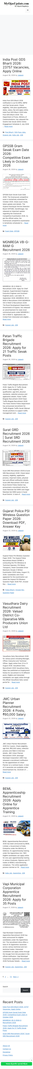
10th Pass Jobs (20, 132)
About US (6, 1046)
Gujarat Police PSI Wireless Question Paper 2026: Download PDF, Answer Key (16, 518)
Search (5, 987)
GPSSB (16, 231)
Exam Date (9, 231)
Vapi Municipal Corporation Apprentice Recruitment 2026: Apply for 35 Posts (14, 893)
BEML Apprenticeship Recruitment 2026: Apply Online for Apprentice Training (14, 800)
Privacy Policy (8, 1055)
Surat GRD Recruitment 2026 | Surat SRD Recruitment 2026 (16, 435)
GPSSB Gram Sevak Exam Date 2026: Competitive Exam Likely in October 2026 (16, 155)
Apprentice (17, 873)
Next (16, 977)
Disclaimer (6, 1052)
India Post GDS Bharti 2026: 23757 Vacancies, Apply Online (16, 65)
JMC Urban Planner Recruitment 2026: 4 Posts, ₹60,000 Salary (14, 706)
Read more (8, 126)
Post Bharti (9, 132)
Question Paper (8, 593)
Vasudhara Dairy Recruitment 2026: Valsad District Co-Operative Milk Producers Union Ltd (15, 615)
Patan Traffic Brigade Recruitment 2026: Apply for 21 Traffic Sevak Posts (15, 345)
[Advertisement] (16, 34)
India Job (15, 135)
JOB (21, 135)
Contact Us (7, 1049)
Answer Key (19, 590)
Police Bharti (9, 590)
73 (11, 977)
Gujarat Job (7, 135)
